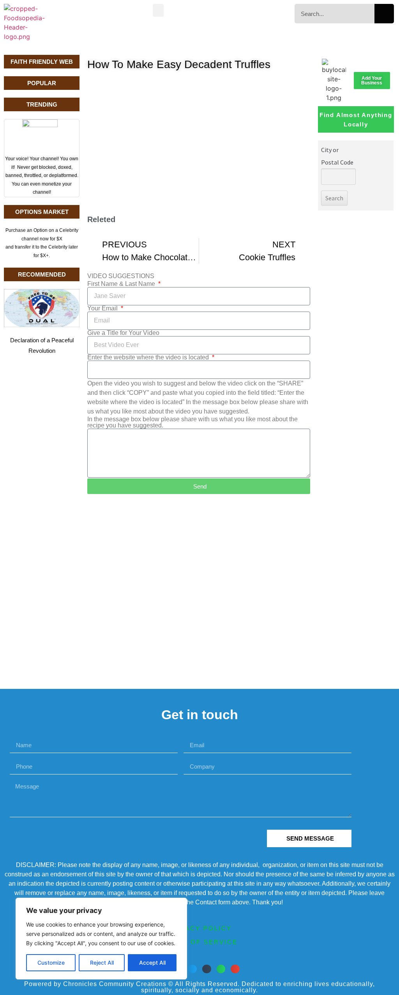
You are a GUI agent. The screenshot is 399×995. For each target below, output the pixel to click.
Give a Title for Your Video (123, 333)
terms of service (199, 942)
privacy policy (199, 928)
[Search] (384, 13)
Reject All (102, 962)
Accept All (152, 962)
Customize (51, 962)
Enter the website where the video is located (148, 357)
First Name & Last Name (122, 284)
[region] (101, 938)
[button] (158, 10)
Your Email (103, 308)
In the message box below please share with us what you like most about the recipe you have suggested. (192, 422)
